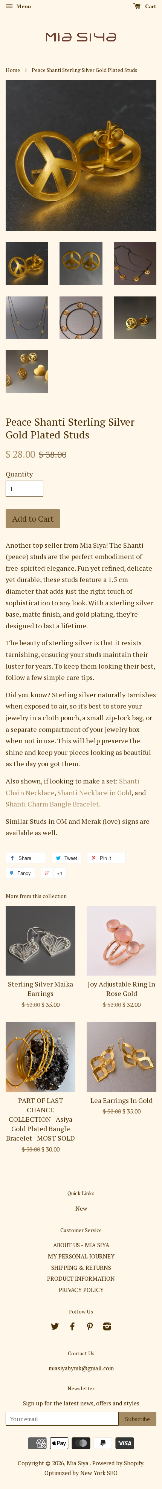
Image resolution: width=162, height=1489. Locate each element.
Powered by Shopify (117, 1463)
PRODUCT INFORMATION (81, 1278)
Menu (23, 6)
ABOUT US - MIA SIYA (81, 1245)
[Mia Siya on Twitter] (55, 1327)
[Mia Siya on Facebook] (72, 1327)
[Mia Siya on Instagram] (107, 1327)
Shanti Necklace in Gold (94, 792)
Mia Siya (78, 1463)
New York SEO (99, 1473)
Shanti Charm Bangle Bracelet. (53, 803)
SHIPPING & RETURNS (81, 1267)
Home (13, 70)
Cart (150, 6)
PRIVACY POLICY (81, 1290)
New (81, 1208)
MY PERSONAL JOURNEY (81, 1256)
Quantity (19, 473)
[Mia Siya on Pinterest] (90, 1327)
